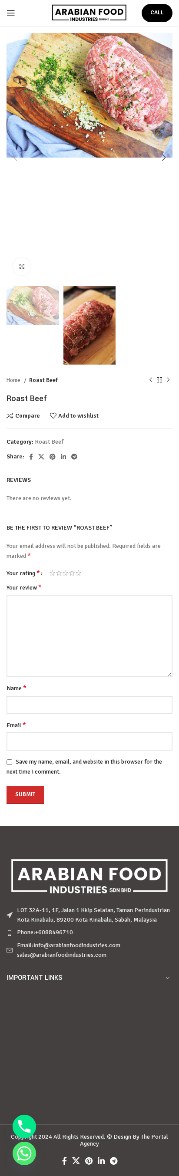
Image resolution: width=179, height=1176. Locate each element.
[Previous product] (150, 380)
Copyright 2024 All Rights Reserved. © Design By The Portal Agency (89, 1140)
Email (16, 725)
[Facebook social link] (31, 456)
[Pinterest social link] (52, 456)
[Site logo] (90, 12)
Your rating (23, 573)
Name (17, 688)
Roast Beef (43, 380)
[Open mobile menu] (11, 13)
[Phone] (24, 1126)
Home (14, 380)
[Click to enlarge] (21, 266)
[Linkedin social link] (63, 456)
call (157, 12)
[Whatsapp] (24, 1153)
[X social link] (41, 456)
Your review (24, 587)
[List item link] (89, 932)
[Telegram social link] (74, 456)
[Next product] (168, 380)
